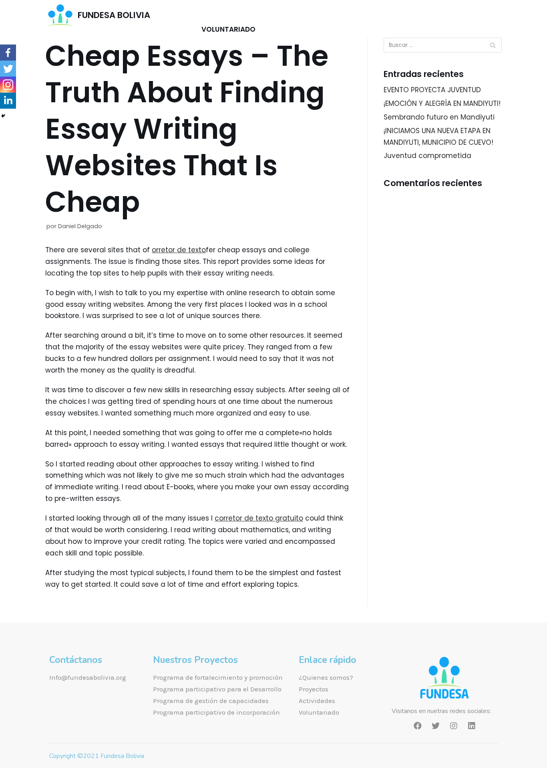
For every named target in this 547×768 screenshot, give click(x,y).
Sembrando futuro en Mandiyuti (439, 117)
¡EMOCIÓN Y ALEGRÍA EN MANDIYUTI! (442, 103)
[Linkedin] (8, 101)
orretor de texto (179, 250)
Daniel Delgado (80, 226)
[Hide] (3, 116)
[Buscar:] (443, 45)
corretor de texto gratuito (259, 518)
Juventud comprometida (427, 155)
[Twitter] (8, 69)
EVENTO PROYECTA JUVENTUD (432, 90)
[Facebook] (8, 53)
